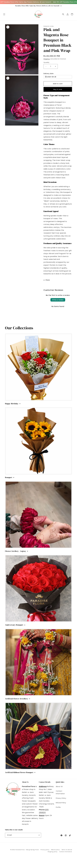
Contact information (65, 851)
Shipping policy (52, 851)
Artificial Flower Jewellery (16, 699)
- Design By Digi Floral (32, 849)
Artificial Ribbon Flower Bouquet (19, 772)
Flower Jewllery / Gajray (15, 551)
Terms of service (67, 849)
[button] (4, 14)
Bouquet (8, 477)
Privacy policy (45, 849)
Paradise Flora (20, 849)
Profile (58, 807)
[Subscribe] (39, 835)
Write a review (57, 300)
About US (59, 787)
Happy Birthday (11, 403)
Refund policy (55, 849)
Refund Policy (61, 803)
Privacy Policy (61, 798)
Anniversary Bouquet (14, 625)
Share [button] (48, 280)
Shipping (47, 59)
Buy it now (58, 89)
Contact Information (60, 792)
